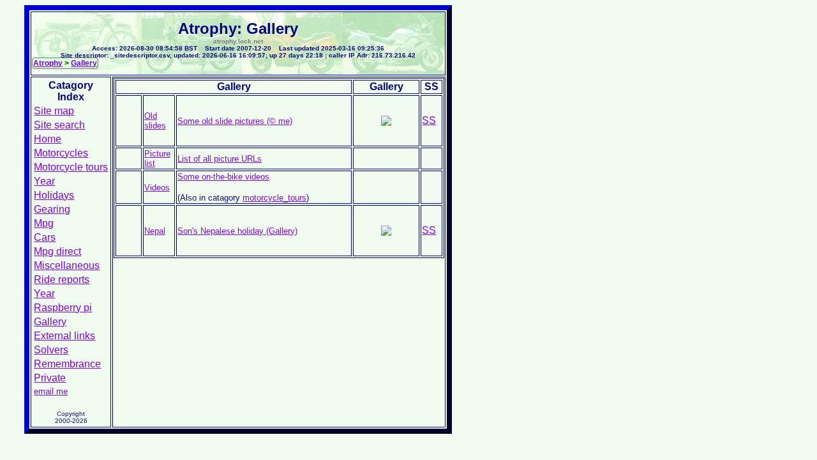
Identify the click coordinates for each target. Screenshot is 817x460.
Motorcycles (61, 153)
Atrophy (48, 63)
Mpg (44, 223)
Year (44, 181)
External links (64, 335)
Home (47, 139)
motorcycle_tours (274, 198)
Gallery (84, 63)
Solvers (51, 349)
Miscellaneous (67, 265)
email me (51, 391)
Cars (45, 237)
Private (50, 377)
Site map (54, 110)
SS (429, 120)
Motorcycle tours (71, 167)
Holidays (54, 195)
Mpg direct (57, 251)
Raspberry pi (63, 307)
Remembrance (67, 363)
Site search (59, 124)
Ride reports (61, 279)
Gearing (52, 209)
